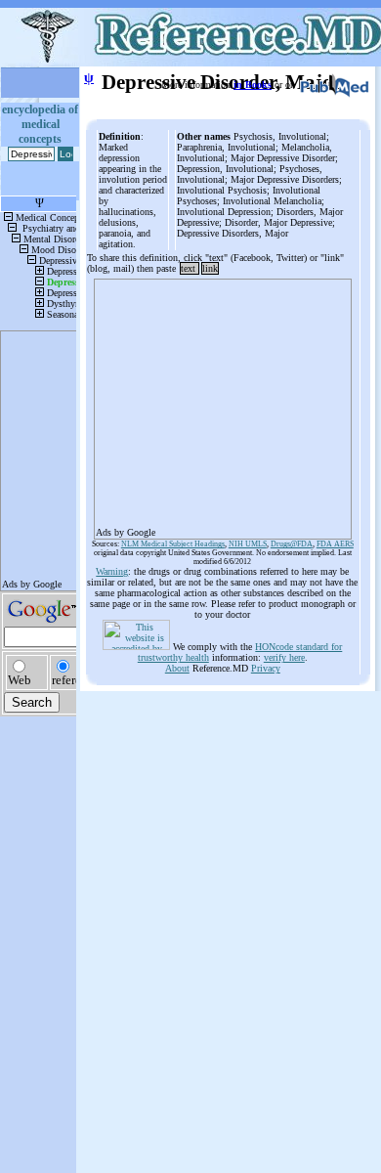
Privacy (265, 668)
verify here (284, 657)
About (177, 668)
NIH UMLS (248, 544)
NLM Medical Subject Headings (173, 544)
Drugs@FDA (292, 544)
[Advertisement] (223, 403)
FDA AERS (335, 544)
